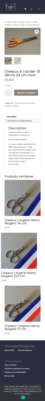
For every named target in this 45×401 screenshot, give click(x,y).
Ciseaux (14, 22)
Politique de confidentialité (15, 372)
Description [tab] (11, 117)
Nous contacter (11, 365)
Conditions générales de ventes (17, 369)
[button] (37, 32)
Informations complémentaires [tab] (19, 121)
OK (23, 397)
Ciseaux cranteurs (12, 106)
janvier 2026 (9, 350)
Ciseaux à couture (24, 22)
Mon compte (9, 376)
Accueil (7, 22)
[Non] (42, 392)
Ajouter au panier (26, 92)
